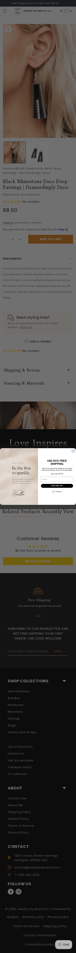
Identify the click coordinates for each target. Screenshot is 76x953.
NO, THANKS (57, 491)
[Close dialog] (73, 451)
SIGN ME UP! (57, 486)
